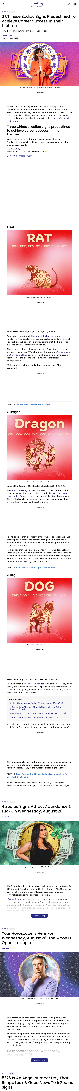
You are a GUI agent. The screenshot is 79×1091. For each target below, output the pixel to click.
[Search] (69, 4)
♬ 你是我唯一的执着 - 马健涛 (20, 156)
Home (4, 12)
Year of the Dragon (20, 490)
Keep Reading (39, 916)
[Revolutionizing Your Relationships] (39, 3)
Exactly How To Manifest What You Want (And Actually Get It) (38, 713)
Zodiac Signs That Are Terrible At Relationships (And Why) (36, 703)
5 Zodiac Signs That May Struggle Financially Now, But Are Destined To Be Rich (36, 708)
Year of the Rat (42, 336)
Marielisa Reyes (7, 36)
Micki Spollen (6, 948)
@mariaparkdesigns (14, 149)
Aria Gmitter (6, 817)
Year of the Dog (32, 683)
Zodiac (12, 12)
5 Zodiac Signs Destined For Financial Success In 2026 (34, 717)
